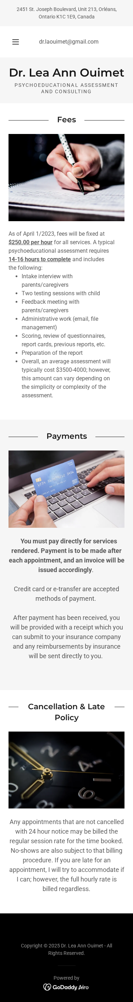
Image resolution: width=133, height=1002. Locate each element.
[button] (16, 42)
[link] (66, 72)
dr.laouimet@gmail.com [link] (69, 41)
